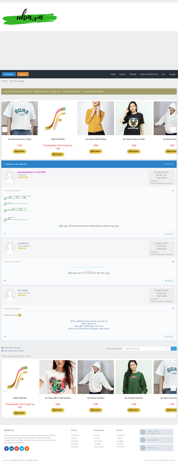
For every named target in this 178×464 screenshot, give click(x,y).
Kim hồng (23, 290)
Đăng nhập (9, 74)
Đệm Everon (104, 328)
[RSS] (26, 448)
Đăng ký (23, 74)
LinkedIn (120, 444)
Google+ (120, 441)
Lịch (163, 74)
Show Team (99, 446)
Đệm (97, 328)
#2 (173, 261)
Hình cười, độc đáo (70, 91)
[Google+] (16, 448)
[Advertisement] (89, 50)
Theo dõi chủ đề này (12, 348)
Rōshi (162, 460)
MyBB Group (33, 460)
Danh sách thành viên (149, 74)
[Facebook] (6, 448)
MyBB (15, 460)
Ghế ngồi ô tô (80, 326)
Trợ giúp (172, 74)
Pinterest (120, 446)
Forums (122, 74)
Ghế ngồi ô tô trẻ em (95, 326)
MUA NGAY (19, 151)
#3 (173, 309)
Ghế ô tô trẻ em (75, 328)
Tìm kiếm (133, 74)
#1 (173, 190)
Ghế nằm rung (88, 328)
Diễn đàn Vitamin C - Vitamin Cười (47, 91)
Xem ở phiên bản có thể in (14, 351)
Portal (113, 74)
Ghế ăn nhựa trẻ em (98, 321)
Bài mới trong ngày (17, 81)
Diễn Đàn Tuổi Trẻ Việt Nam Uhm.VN (18, 91)
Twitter (120, 438)
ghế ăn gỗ (75, 321)
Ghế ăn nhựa (84, 321)
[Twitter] (21, 448)
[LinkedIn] (11, 448)
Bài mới (4, 81)
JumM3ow (23, 243)
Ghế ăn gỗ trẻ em (89, 323)
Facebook (121, 435)
